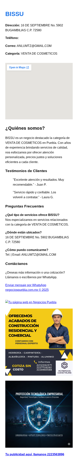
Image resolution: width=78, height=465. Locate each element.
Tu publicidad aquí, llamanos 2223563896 (34, 454)
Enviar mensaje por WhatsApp (25, 285)
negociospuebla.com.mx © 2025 (27, 289)
